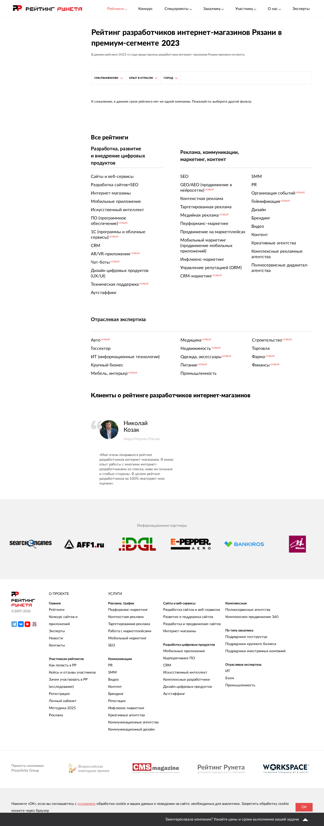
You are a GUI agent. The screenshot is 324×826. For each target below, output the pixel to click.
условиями (87, 804)
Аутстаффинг (174, 694)
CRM (167, 665)
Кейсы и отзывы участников (72, 672)
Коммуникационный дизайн (131, 729)
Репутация (116, 701)
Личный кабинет (63, 701)
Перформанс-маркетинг (128, 610)
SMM (112, 672)
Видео (113, 679)
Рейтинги (57, 610)
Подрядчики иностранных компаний (255, 651)
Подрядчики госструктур (246, 637)
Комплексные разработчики (186, 679)
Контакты (57, 645)
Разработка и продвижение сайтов (192, 624)
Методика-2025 (62, 708)
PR (110, 665)
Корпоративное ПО (179, 658)
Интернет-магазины (179, 631)
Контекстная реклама (125, 617)
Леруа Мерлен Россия (142, 439)
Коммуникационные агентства (133, 722)
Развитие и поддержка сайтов (188, 617)
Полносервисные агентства (247, 610)
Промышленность (240, 685)
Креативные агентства (126, 715)
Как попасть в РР (62, 665)
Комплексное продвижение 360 (251, 617)
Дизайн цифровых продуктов (187, 686)
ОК (304, 807)
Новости (56, 638)
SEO (111, 645)
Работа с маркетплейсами (129, 631)
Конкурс (145, 9)
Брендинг (116, 694)
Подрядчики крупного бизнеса (250, 644)
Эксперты (301, 9)
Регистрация (59, 694)
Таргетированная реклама (129, 624)
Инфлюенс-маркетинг (126, 708)
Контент (115, 686)
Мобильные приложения (184, 651)
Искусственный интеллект (185, 672)
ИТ (227, 671)
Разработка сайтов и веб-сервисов (191, 610)
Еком (229, 678)
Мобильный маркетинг (127, 638)
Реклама (56, 715)
